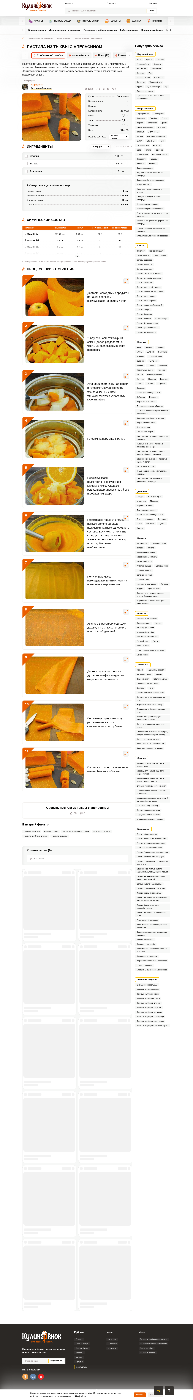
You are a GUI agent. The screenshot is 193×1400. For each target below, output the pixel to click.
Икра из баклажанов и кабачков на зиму (151, 914)
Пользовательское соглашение (153, 1344)
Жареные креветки (145, 168)
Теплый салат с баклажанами (149, 848)
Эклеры (140, 528)
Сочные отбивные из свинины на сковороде (151, 229)
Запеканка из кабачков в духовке (150, 418)
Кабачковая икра (129, 30)
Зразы (164, 123)
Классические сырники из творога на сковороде (152, 437)
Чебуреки (141, 397)
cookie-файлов (79, 1396)
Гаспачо (160, 59)
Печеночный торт (144, 561)
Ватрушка (162, 352)
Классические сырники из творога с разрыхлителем (152, 460)
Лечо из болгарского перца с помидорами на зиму (149, 718)
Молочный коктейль (145, 632)
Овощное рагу (143, 145)
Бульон (149, 59)
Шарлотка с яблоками (146, 402)
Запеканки (152, 123)
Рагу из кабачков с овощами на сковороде (150, 174)
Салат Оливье (160, 255)
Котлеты (161, 127)
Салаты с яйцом (144, 319)
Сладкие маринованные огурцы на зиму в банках (151, 792)
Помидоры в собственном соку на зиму (151, 710)
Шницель (140, 163)
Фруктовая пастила (101, 831)
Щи (166, 87)
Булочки (150, 352)
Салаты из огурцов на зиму (148, 810)
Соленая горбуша (144, 575)
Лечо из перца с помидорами (65, 30)
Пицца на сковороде (145, 466)
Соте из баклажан (144, 965)
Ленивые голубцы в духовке (148, 1003)
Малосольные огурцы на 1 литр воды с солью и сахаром (150, 780)
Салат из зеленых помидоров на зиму (151, 698)
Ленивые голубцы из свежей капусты (152, 1026)
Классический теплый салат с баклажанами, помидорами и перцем (152, 870)
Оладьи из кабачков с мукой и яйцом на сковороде (152, 412)
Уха (150, 73)
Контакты (153, 3)
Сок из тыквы (142, 655)
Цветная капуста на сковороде (150, 209)
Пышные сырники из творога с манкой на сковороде (150, 445)
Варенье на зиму (144, 674)
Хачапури (141, 388)
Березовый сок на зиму (147, 619)
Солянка (140, 73)
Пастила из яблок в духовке (35, 836)
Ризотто (156, 145)
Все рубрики (81, 1367)
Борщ (139, 59)
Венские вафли (143, 427)
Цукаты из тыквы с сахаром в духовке (149, 190)
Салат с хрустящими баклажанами (151, 839)
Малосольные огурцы (146, 552)
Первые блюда (59, 21)
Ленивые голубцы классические (150, 1021)
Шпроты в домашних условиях (150, 748)
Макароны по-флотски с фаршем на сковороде (152, 222)
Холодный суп (155, 82)
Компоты (140, 688)
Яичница (153, 163)
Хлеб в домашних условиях (148, 393)
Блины (139, 352)
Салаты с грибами (144, 283)
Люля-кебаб (153, 132)
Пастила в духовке (32, 831)
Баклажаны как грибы (146, 944)
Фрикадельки (142, 154)
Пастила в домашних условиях (76, 831)
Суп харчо (158, 78)
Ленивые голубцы (147, 979)
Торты (139, 524)
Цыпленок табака (159, 154)
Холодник (141, 82)
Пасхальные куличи (145, 370)
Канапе (151, 548)
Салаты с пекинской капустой (149, 305)
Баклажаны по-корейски (147, 956)
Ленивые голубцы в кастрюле (149, 1012)
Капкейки (140, 361)
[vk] (33, 1377)
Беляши (149, 347)
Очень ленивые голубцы (147, 985)
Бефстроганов (143, 114)
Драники (140, 356)
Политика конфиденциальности (154, 1339)
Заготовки (142, 664)
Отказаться (155, 1394)
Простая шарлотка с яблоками (150, 406)
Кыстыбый (153, 361)
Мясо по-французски (156, 136)
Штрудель (153, 397)
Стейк (148, 150)
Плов (162, 141)
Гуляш (164, 118)
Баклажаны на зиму (155, 670)
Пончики (140, 379)
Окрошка (157, 64)
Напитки (154, 21)
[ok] (25, 1377)
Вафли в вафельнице (146, 423)
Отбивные (151, 141)
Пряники (152, 379)
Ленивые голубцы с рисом (148, 994)
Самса (139, 384)
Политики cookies (147, 1353)
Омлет (139, 141)
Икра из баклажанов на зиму (149, 893)
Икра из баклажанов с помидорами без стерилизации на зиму (152, 899)
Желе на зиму (143, 679)
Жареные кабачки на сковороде (150, 180)
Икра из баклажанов (145, 940)
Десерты (113, 21)
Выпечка (142, 342)
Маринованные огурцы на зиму (150, 819)
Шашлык (154, 159)
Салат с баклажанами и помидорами (152, 852)
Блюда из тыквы (37, 30)
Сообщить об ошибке (50, 55)
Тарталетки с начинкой (146, 584)
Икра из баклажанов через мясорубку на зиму (148, 906)
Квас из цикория (143, 623)
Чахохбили (141, 159)
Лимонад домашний (145, 628)
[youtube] (41, 1377)
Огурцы (141, 758)
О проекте (111, 3)
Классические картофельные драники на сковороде (149, 480)
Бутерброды (142, 543)
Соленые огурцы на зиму (147, 806)
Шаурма (140, 588)
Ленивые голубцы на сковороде (150, 1017)
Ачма (139, 347)
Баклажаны (143, 829)
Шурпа (139, 87)
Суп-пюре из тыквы (145, 91)
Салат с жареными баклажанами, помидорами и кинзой (151, 877)
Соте (139, 150)
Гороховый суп (143, 64)
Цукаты (162, 524)
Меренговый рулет (145, 506)
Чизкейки (150, 524)
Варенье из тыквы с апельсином (150, 744)
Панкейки (163, 365)
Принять (140, 1394)
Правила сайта (146, 1348)
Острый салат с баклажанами (149, 884)
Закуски (133, 21)
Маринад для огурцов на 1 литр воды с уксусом (150, 772)
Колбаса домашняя (145, 127)
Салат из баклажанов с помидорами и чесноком (152, 862)
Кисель (158, 623)
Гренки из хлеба (159, 543)
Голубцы (153, 118)
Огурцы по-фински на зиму (148, 815)
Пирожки (162, 370)
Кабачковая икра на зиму (147, 683)
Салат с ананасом (144, 264)
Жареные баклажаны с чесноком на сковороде (152, 933)
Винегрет (141, 251)
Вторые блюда (87, 21)
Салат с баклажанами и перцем (150, 857)
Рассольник (142, 69)
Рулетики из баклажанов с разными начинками (152, 926)
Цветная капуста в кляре (147, 204)
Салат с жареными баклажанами (151, 843)
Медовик (154, 501)
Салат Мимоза (143, 255)
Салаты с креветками (146, 296)
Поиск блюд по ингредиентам (40, 38)
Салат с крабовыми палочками (150, 292)
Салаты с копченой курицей (149, 287)
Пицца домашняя (154, 374)
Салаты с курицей (144, 269)
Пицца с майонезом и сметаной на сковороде (151, 472)
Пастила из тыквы (59, 836)
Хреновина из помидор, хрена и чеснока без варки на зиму (150, 594)
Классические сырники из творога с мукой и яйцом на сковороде (152, 452)
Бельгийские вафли (145, 432)
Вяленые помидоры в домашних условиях (151, 725)
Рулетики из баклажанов (147, 920)
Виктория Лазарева (41, 88)
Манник (140, 365)
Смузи (155, 641)
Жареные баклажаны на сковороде (152, 961)
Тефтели (159, 150)
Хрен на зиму (154, 588)
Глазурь (140, 497)
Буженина (141, 118)
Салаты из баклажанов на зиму (150, 692)
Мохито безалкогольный (147, 637)
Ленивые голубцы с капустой (149, 1007)
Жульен (140, 548)
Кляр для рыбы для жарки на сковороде (149, 198)
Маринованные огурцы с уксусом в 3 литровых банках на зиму (152, 799)
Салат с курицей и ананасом (149, 278)
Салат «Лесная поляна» (147, 323)
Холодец (164, 584)
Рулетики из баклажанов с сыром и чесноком (152, 950)
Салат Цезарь (161, 319)
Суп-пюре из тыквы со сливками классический (150, 97)
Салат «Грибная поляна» (148, 328)
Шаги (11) (103, 55)
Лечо (151, 688)
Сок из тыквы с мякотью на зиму (150, 650)
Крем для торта (154, 497)
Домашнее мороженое (146, 510)
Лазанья (140, 132)
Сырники (161, 384)
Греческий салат (156, 251)
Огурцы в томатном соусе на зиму (151, 786)
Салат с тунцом (143, 310)
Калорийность (80, 55)
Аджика (140, 670)
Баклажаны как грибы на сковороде (152, 970)
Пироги (140, 374)
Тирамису (162, 519)
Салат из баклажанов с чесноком (151, 888)
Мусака (140, 136)
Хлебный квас (143, 646)
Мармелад (141, 501)
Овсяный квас (142, 641)
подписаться (56, 1361)
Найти (151, 11)
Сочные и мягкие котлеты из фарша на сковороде (152, 214)
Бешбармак (158, 114)
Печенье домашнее (145, 519)
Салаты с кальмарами (146, 301)
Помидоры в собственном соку (100, 30)
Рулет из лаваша (144, 566)
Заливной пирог (155, 356)
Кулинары (69, 3)
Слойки (150, 384)
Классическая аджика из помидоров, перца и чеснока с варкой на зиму (152, 733)
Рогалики (164, 379)
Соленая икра (162, 566)
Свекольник (156, 69)
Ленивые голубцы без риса (148, 998)
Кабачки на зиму (160, 679)
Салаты (35, 21)
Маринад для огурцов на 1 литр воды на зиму (150, 764)
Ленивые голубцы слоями (148, 989)
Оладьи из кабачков (152, 30)
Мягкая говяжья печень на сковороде (152, 236)
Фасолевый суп (143, 78)
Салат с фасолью (144, 314)
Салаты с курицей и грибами (149, 273)
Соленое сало (143, 579)
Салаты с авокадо (144, 260)
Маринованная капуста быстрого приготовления (151, 602)
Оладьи (151, 365)
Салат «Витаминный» (146, 332)
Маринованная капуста (147, 557)
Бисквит (160, 347)
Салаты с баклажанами (147, 834)
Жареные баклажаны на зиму (149, 705)
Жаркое (140, 123)
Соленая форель (144, 570)
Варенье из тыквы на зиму (148, 739)
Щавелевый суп (153, 87)
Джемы (159, 674)
